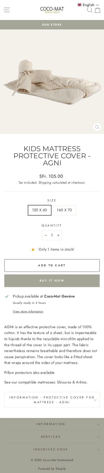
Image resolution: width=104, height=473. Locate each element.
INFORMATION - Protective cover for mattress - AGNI (52, 399)
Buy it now (52, 280)
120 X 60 (39, 210)
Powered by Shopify (52, 468)
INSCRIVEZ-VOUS (50, 449)
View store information (28, 311)
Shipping (45, 182)
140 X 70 (64, 210)
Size (51, 200)
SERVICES (51, 436)
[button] (88, 5)
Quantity (52, 225)
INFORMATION (50, 424)
